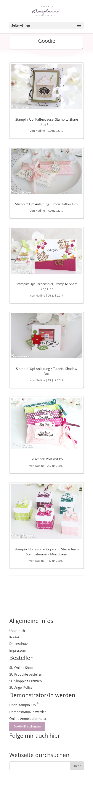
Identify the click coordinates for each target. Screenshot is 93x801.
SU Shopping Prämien (25, 681)
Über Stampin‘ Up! (23, 705)
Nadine (40, 131)
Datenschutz (18, 643)
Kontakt (15, 637)
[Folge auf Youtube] (12, 745)
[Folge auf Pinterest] (30, 745)
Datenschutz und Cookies (49, 787)
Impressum (17, 650)
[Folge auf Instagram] (21, 745)
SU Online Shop (21, 667)
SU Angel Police (20, 687)
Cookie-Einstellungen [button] (27, 726)
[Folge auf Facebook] (38, 745)
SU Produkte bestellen (25, 674)
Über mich (17, 630)
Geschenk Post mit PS (46, 459)
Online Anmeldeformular (27, 718)
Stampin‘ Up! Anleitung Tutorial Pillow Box (46, 204)
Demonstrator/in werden (27, 712)
